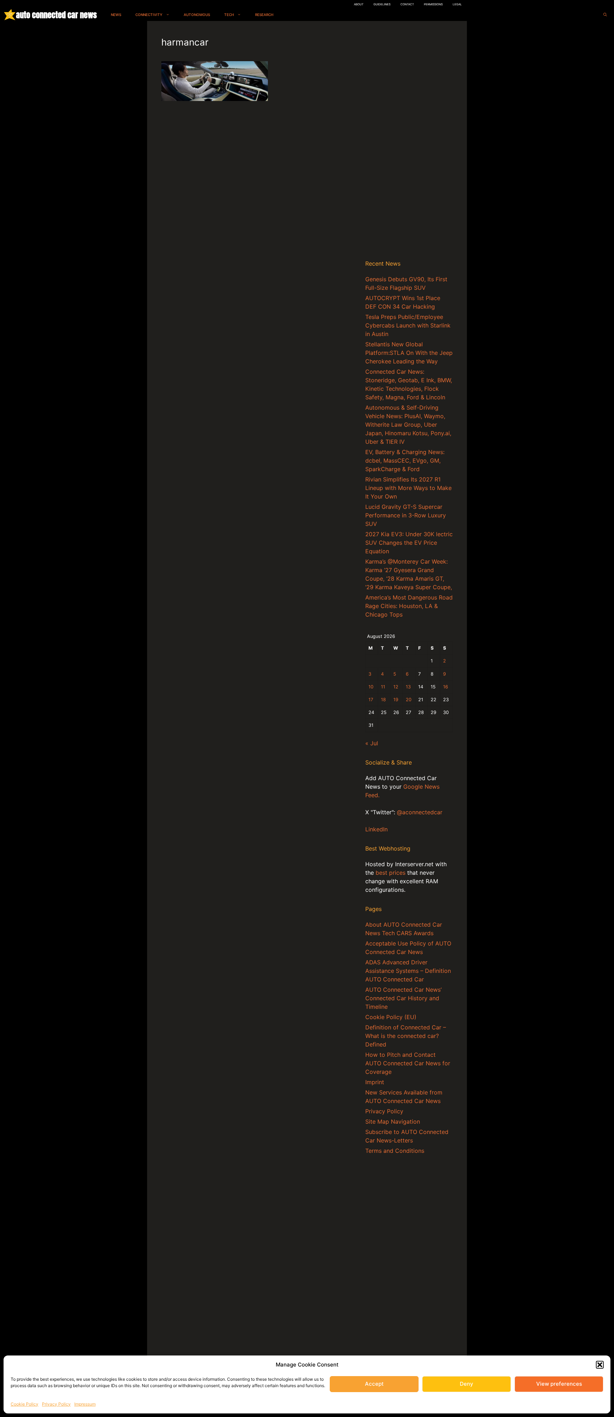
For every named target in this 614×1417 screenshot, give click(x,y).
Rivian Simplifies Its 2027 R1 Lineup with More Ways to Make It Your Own (408, 488)
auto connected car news (56, 15)
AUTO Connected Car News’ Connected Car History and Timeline (403, 998)
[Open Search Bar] (605, 15)
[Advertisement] (409, 142)
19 (395, 699)
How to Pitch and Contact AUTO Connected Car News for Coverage (407, 1063)
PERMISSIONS (433, 4)
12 (395, 686)
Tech (229, 14)
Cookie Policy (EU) (390, 1017)
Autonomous (197, 14)
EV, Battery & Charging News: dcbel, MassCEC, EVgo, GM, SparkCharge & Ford (405, 460)
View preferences (559, 1383)
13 (408, 686)
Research (264, 14)
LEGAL (457, 4)
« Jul (371, 743)
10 (370, 686)
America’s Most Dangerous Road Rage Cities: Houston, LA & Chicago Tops (409, 606)
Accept (374, 1383)
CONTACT (407, 4)
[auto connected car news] (10, 15)
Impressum (85, 1404)
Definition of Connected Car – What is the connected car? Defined (405, 1036)
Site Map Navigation (392, 1121)
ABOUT (358, 4)
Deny (466, 1383)
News (116, 14)
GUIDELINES (382, 4)
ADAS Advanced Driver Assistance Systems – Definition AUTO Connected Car (408, 971)
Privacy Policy (56, 1404)
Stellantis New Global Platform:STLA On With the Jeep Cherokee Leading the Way (409, 353)
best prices (390, 872)
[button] (599, 1364)
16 (445, 686)
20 (408, 699)
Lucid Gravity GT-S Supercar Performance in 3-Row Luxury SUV (405, 515)
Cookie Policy (24, 1404)
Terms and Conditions (394, 1150)
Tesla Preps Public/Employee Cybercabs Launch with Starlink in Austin (408, 325)
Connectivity (148, 14)
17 (370, 699)
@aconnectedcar (419, 812)
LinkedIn (376, 829)
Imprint (374, 1082)
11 (383, 686)
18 (383, 699)
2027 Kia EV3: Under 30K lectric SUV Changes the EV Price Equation (409, 543)
